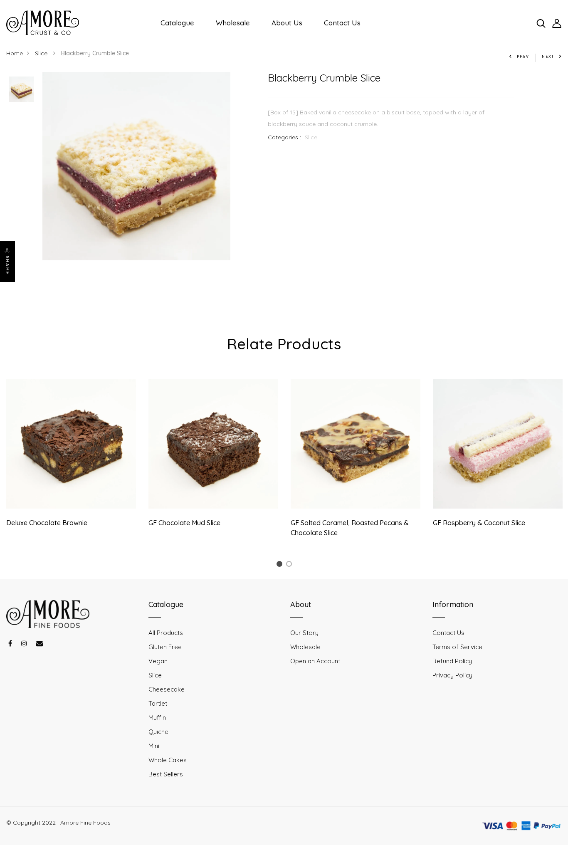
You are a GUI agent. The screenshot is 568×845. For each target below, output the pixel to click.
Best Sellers (165, 774)
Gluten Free (165, 647)
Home (14, 53)
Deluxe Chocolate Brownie (46, 523)
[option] (21, 90)
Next (548, 56)
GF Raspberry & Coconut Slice (479, 523)
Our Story (304, 633)
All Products (165, 633)
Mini (153, 746)
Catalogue (177, 22)
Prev (523, 56)
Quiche (158, 732)
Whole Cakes (167, 760)
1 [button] (280, 565)
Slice (42, 53)
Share (7, 265)
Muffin (157, 717)
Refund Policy (452, 661)
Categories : (284, 137)
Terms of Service (457, 647)
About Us (287, 22)
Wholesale (233, 22)
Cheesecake (166, 689)
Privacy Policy (452, 675)
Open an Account (315, 661)
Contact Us (342, 22)
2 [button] (290, 565)
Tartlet (157, 703)
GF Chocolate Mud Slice (184, 523)
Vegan (158, 661)
